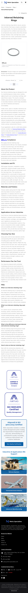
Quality (3, 540)
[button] (1, 2)
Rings (14, 7)
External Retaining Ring (19, 129)
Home (2, 7)
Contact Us (4, 544)
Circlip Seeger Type (11, 134)
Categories (8, 7)
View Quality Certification (14, 444)
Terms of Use (14, 590)
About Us (3, 542)
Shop (2, 538)
